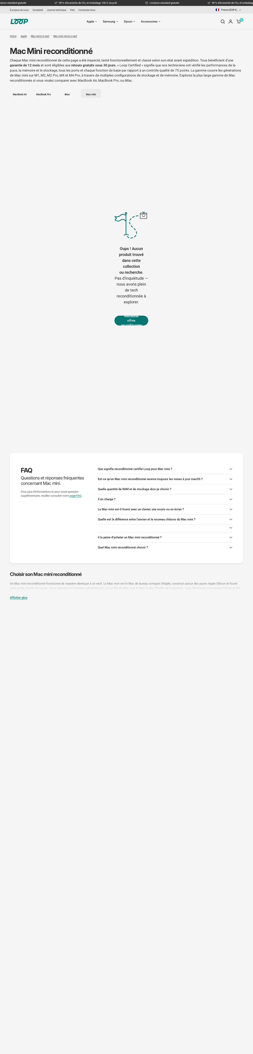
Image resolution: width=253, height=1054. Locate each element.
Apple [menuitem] (90, 21)
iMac (128, 80)
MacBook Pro (108, 80)
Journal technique (56, 10)
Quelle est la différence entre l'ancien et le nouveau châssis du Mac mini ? (146, 519)
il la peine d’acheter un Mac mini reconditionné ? (129, 537)
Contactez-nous (86, 10)
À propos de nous (19, 10)
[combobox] (228, 10)
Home (13, 36)
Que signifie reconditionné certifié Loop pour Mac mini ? (135, 469)
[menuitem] (20, 10)
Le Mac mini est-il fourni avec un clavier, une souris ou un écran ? (141, 509)
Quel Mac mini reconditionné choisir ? (123, 547)
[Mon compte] (230, 21)
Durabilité (38, 10)
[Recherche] (223, 21)
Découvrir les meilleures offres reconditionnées (131, 321)
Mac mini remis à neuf (65, 36)
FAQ (72, 10)
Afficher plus (18, 597)
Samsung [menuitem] (109, 21)
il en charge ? (106, 499)
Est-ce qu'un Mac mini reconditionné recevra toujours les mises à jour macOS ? (150, 479)
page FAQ (75, 495)
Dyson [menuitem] (128, 21)
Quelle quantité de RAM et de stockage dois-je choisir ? (134, 489)
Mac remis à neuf (40, 36)
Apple (24, 36)
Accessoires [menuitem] (149, 21)
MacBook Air (87, 80)
